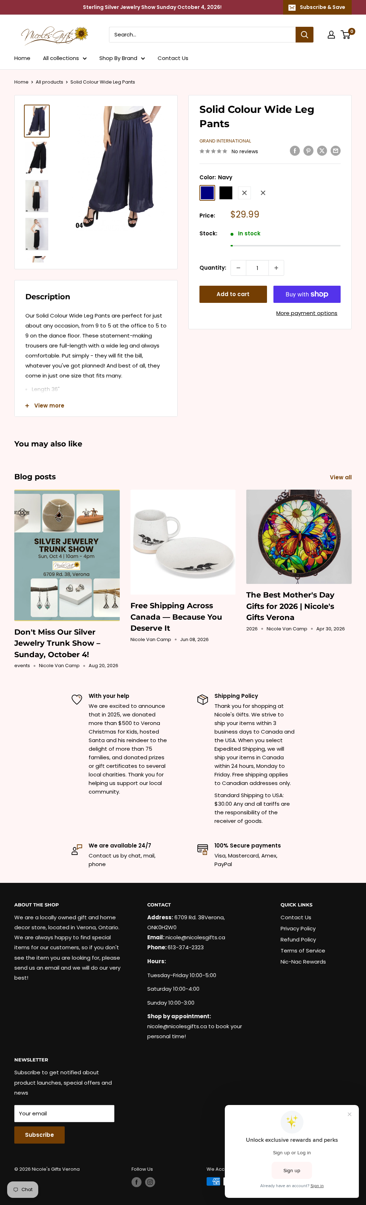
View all (341, 477)
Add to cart (233, 294)
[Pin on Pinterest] (308, 150)
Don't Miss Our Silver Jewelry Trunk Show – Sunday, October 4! (57, 643)
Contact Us (173, 58)
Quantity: (212, 267)
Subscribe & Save (322, 7)
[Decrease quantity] (238, 267)
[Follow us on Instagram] (150, 1182)
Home (22, 58)
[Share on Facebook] (295, 150)
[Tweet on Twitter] (322, 150)
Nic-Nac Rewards (303, 961)
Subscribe (39, 1135)
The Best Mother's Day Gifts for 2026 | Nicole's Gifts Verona (290, 606)
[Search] (304, 34)
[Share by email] (336, 150)
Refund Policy (298, 939)
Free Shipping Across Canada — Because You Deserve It (176, 616)
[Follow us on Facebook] (137, 1182)
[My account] (331, 35)
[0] (345, 34)
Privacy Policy (298, 928)
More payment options (306, 313)
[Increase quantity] (276, 267)
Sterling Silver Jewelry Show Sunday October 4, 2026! (152, 7)
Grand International (225, 141)
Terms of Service (303, 950)
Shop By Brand (118, 58)
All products (49, 82)
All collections (61, 58)
